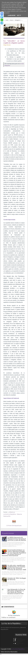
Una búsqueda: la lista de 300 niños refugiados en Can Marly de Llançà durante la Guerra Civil (16, 591)
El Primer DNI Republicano (14, 525)
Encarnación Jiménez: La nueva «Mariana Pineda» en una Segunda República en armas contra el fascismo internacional (14, 552)
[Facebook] (1, 13)
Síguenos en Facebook (19, 641)
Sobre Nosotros (20, 640)
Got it (19, 15)
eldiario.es (12, 512)
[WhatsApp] (1, 19)
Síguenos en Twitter (19, 644)
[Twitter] (1, 16)
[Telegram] (1, 23)
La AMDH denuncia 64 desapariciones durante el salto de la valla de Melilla (16, 538)
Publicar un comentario (8, 617)
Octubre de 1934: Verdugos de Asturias (16, 578)
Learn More (11, 15)
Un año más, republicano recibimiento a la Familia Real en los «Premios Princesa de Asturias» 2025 (16, 567)
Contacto (19, 638)
